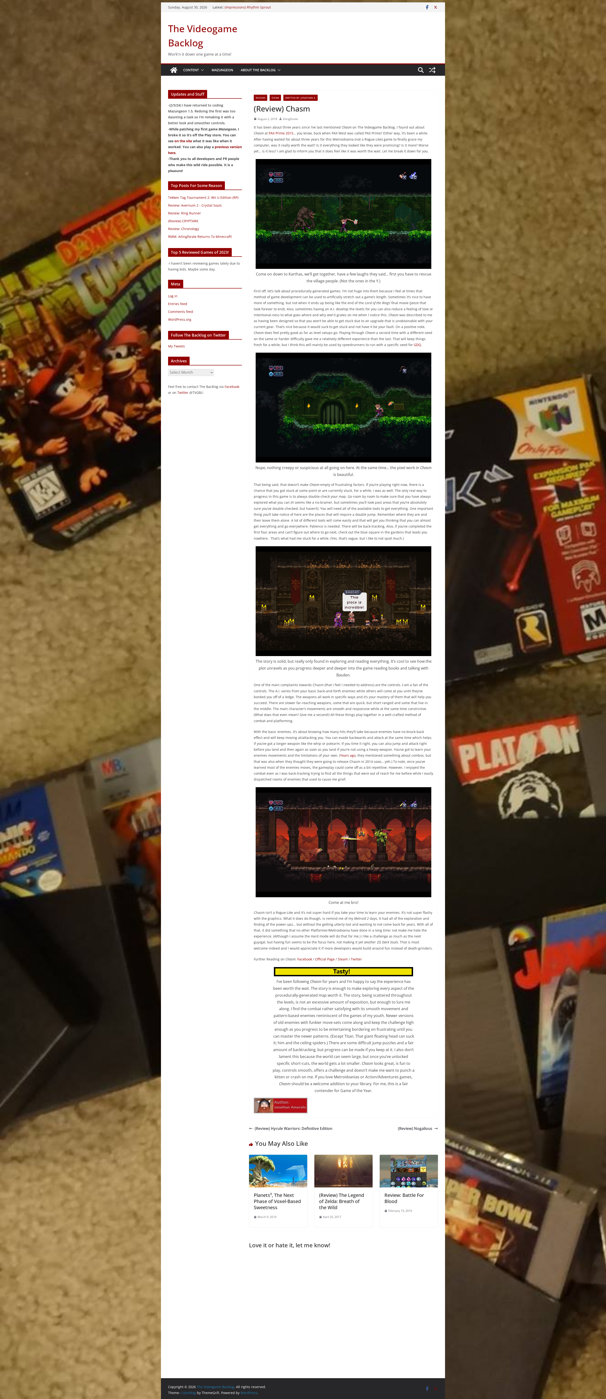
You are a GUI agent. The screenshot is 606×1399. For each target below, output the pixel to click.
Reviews (260, 97)
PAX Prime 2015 (281, 133)
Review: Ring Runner (184, 213)
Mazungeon (222, 70)
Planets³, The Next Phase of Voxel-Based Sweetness (277, 1201)
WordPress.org (179, 319)
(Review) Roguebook (240, 7)
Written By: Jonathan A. (300, 97)
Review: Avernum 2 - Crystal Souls (195, 205)
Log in (173, 296)
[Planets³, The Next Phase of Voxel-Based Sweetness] (278, 1158)
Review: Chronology (183, 229)
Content (191, 70)
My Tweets (176, 346)
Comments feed (180, 311)
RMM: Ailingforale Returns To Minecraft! (200, 236)
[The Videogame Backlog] (173, 70)
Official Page (325, 959)
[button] (201, 70)
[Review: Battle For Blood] (409, 1158)
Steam (275, 97)
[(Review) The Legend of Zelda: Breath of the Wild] (343, 1158)
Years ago (348, 755)
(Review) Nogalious (415, 1128)
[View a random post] (432, 70)
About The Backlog (258, 70)
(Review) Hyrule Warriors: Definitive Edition (293, 1128)
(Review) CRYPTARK (183, 221)
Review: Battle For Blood (404, 1198)
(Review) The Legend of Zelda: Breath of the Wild (341, 1201)
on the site (183, 141)
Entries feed (177, 304)
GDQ (417, 344)
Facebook (304, 959)
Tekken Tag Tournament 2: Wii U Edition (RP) (203, 197)
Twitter (356, 959)
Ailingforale (290, 119)
